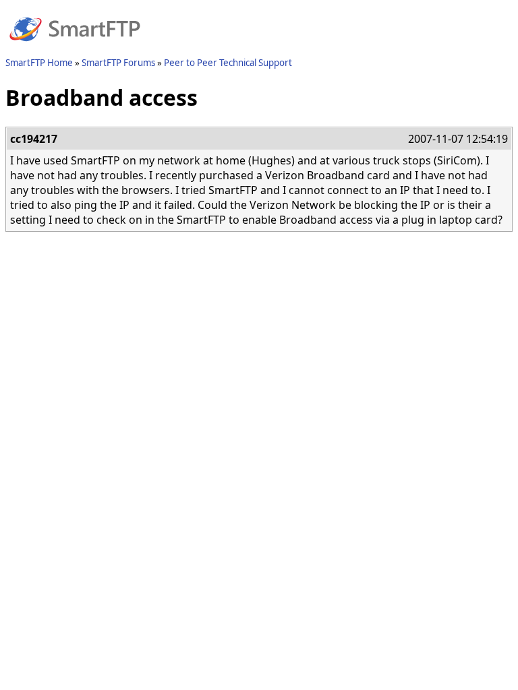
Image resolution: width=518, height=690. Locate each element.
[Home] (74, 49)
